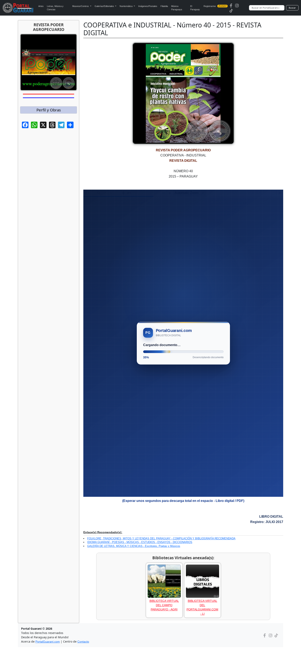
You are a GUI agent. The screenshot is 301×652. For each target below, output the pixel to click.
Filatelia (164, 6)
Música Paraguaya (176, 8)
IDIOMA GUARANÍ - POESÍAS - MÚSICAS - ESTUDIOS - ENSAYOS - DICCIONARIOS (139, 542)
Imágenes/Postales (147, 6)
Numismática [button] (126, 6)
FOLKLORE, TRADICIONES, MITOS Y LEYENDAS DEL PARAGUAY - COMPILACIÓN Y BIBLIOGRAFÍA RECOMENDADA (161, 538)
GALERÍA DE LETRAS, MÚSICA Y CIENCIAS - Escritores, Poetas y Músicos (133, 546)
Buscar (292, 7)
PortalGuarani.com (47, 641)
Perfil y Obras (48, 109)
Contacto (83, 641)
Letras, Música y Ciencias (55, 8)
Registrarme (215, 6)
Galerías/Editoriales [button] (105, 6)
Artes (41, 6)
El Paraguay (195, 8)
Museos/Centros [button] (80, 6)
